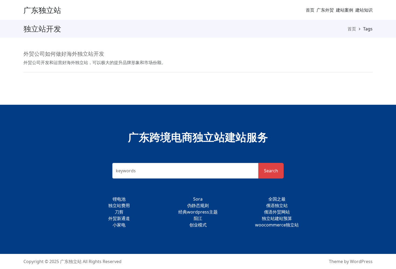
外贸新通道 (119, 218)
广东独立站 (42, 10)
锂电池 (119, 199)
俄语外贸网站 (277, 212)
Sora (198, 199)
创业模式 (198, 225)
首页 (310, 10)
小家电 (119, 225)
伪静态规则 (198, 205)
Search (271, 171)
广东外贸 (325, 10)
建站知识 (364, 10)
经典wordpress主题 (198, 212)
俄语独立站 (277, 205)
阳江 (198, 218)
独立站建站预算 (277, 218)
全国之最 (277, 199)
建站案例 (344, 10)
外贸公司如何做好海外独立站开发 (63, 53)
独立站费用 (119, 205)
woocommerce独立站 (277, 225)
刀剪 (119, 212)
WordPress (361, 261)
